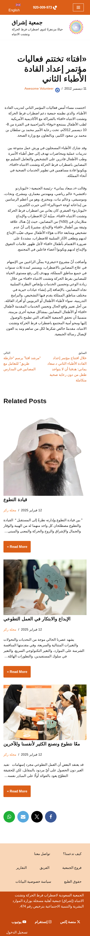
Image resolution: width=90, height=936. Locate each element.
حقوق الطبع (72, 881)
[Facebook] (51, 817)
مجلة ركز (9, 510)
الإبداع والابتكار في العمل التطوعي (37, 618)
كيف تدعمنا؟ (72, 854)
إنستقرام (41, 922)
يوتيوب (17, 922)
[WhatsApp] (9, 817)
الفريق (44, 868)
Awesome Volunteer (39, 88)
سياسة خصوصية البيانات (33, 881)
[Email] (23, 817)
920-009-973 (42, 7)
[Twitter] (37, 817)
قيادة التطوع (15, 499)
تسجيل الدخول (16, 932)
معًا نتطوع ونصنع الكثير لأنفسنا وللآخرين (41, 743)
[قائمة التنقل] (78, 7)
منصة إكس (68, 922)
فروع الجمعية (71, 868)
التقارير (21, 868)
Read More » (19, 548)
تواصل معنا (42, 854)
